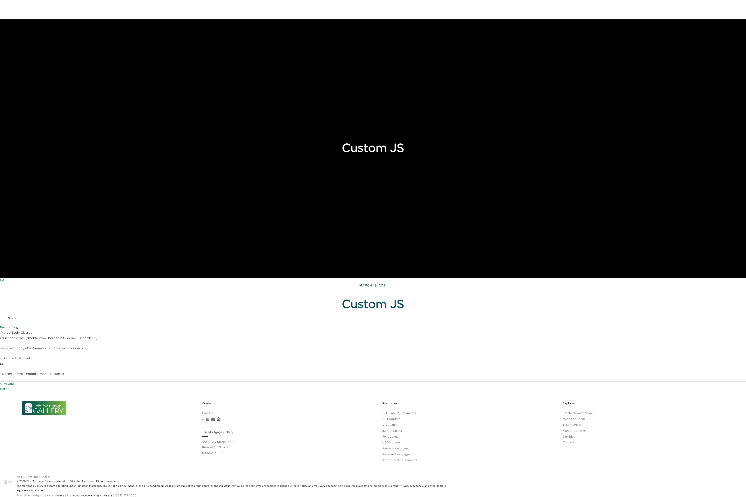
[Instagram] (207, 419)
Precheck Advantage (640, 9)
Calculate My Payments (399, 413)
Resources (687, 9)
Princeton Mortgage (30, 495)
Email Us (208, 413)
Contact (734, 9)
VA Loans (389, 425)
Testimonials (572, 425)
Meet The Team (711, 9)
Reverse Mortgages (396, 454)
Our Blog (569, 437)
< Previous (7, 384)
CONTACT (688, 340)
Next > (5, 389)
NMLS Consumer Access (33, 477)
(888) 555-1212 (715, 340)
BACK (4, 280)
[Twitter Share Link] (12, 329)
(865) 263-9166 (213, 453)
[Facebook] (203, 419)
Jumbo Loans (392, 431)
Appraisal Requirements (399, 460)
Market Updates (574, 431)
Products (667, 9)
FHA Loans (390, 437)
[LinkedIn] (213, 419)
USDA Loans (391, 442)
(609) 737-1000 (125, 495)
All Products (391, 419)
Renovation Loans (395, 448)
